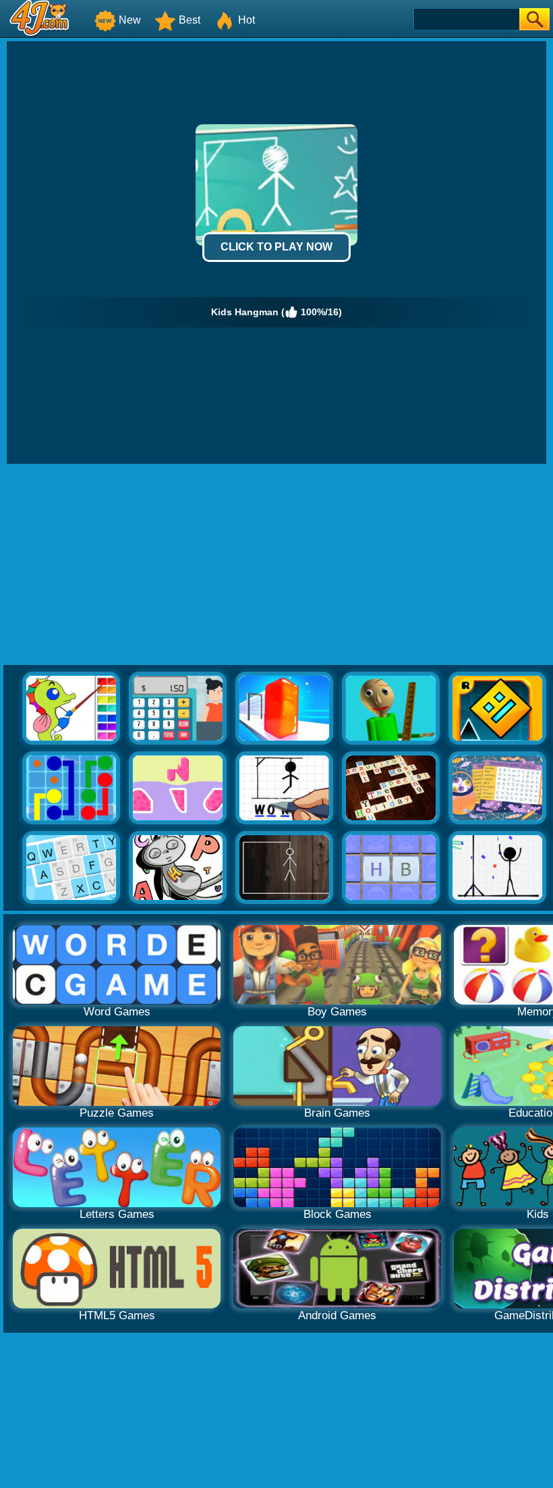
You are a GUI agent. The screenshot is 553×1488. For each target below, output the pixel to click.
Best (189, 20)
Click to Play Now (276, 247)
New (130, 20)
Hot (246, 20)
